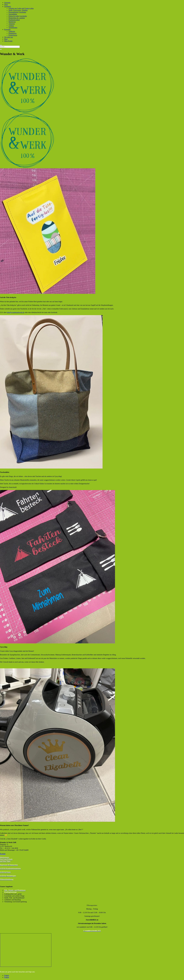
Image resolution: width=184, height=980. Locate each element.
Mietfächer (12, 22)
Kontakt (2, 854)
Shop (6, 4)
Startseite (7, 3)
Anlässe (11, 26)
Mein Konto (8, 41)
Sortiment (7, 6)
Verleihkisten (13, 27)
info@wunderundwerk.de (15, 312)
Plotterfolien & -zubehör (17, 18)
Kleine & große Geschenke (18, 16)
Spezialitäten (13, 14)
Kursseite (7, 29)
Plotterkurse (13, 33)
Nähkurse (12, 31)
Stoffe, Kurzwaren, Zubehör (18, 10)
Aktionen (12, 24)
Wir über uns (8, 37)
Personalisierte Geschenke (17, 12)
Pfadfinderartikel (14, 20)
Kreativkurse (13, 35)
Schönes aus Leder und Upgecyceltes (21, 8)
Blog (6, 39)
